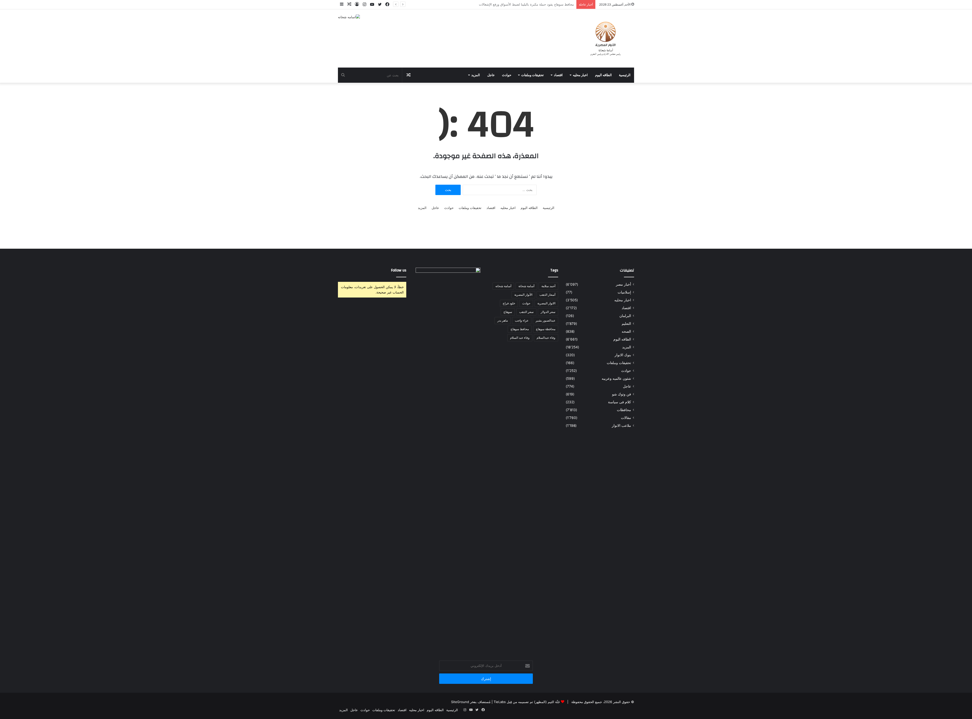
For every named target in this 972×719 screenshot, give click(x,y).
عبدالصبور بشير (545, 320)
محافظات (624, 410)
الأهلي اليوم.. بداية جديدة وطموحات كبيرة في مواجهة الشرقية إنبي (527, 4)
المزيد (475, 75)
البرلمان (625, 316)
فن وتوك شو (621, 394)
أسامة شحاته (503, 286)
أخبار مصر (623, 284)
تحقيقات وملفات (532, 75)
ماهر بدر (502, 320)
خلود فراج (509, 303)
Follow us (398, 270)
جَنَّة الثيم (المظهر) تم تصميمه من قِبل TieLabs (527, 702)
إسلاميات (624, 292)
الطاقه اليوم (603, 75)
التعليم (626, 324)
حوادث (506, 75)
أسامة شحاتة (526, 286)
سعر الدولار (548, 312)
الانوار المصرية (546, 303)
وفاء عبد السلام (520, 338)
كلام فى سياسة (619, 402)
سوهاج (507, 312)
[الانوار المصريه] (605, 38)
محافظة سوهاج (545, 329)
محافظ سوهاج (520, 329)
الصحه (626, 331)
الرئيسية (625, 75)
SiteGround (460, 702)
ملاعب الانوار (621, 426)
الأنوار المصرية (523, 295)
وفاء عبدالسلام (546, 338)
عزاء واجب (522, 320)
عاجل (491, 75)
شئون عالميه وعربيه (616, 378)
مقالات (626, 418)
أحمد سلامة (548, 286)
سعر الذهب (526, 312)
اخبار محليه (580, 75)
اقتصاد (558, 75)
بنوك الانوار (623, 355)
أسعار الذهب (547, 295)
